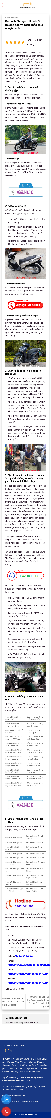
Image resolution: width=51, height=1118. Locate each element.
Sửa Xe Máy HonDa (12, 18)
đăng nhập (18, 1023)
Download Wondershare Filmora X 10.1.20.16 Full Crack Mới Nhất (13, 1001)
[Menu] (4, 5)
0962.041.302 (24, 955)
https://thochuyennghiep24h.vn (24, 1101)
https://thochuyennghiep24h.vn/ (28, 973)
